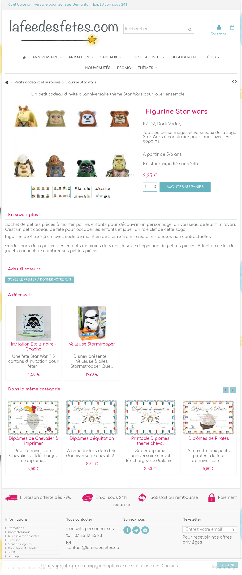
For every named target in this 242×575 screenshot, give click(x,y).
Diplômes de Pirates (208, 438)
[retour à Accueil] (6, 83)
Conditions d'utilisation (23, 548)
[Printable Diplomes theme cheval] (150, 417)
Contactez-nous (19, 532)
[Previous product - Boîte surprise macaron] (233, 82)
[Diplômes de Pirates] (208, 417)
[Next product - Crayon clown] (236, 82)
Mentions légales (19, 544)
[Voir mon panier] (232, 28)
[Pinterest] (136, 530)
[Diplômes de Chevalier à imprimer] (33, 417)
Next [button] (233, 390)
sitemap (13, 556)
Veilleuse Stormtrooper (92, 344)
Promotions (16, 528)
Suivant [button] (136, 141)
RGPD (11, 552)
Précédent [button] (7, 141)
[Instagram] (145, 530)
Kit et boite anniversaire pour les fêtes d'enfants (48, 4)
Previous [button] (226, 390)
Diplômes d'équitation (92, 438)
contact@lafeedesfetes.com (94, 547)
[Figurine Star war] (41, 192)
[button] (212, 57)
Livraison (14, 540)
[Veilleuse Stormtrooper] (91, 323)
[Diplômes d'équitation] (91, 417)
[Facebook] (127, 530)
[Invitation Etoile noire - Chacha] (33, 323)
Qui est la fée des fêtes (23, 536)
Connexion (219, 33)
